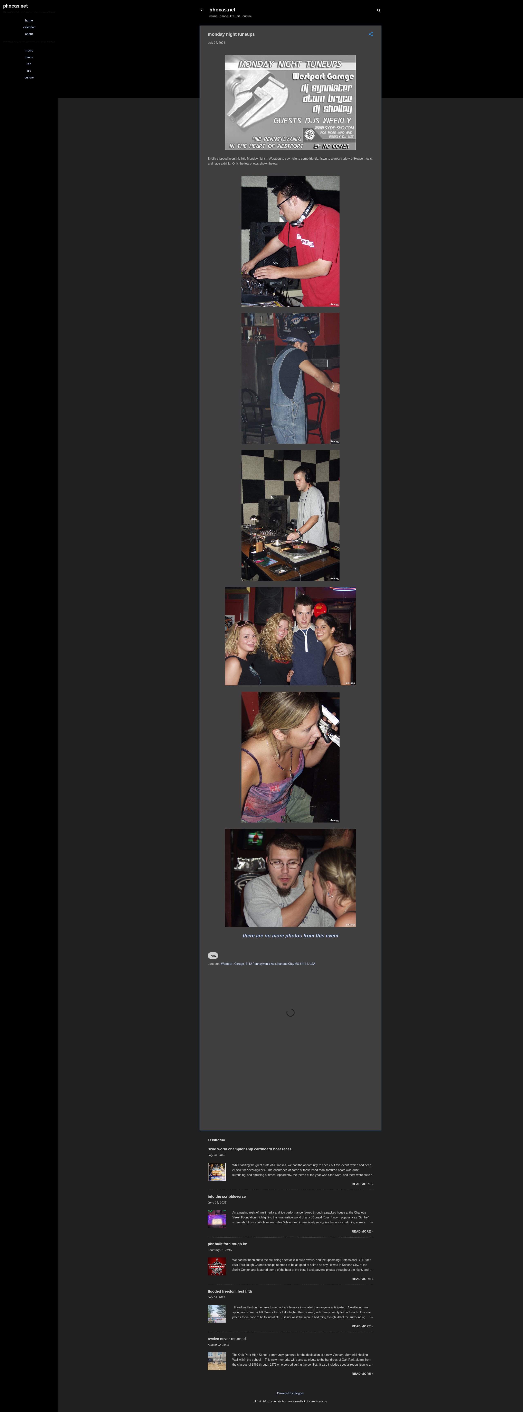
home (29, 20)
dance (29, 57)
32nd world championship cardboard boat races (250, 1149)
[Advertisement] (290, 1092)
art (29, 71)
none (213, 955)
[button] (370, 34)
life (29, 64)
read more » (362, 1184)
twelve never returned (227, 1339)
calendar (29, 27)
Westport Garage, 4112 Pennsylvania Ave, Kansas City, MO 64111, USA (268, 964)
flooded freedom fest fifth (230, 1291)
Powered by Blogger (290, 1393)
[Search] (379, 11)
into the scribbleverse (227, 1197)
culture (29, 77)
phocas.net (222, 9)
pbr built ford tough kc (227, 1244)
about (29, 34)
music (29, 50)
